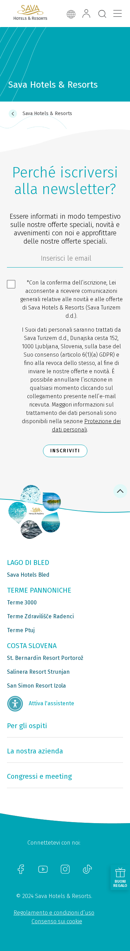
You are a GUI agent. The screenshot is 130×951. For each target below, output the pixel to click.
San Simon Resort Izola (36, 685)
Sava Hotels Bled (28, 575)
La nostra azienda (35, 751)
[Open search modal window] (102, 14)
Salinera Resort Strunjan (38, 672)
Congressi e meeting (39, 776)
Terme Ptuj (21, 630)
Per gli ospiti (27, 726)
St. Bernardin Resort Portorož (45, 658)
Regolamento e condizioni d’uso (54, 912)
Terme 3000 (22, 602)
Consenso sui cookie (57, 921)
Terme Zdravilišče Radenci (40, 616)
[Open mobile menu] (117, 13)
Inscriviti (65, 451)
